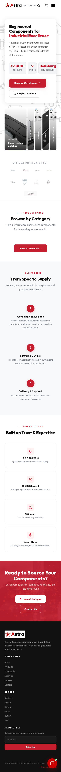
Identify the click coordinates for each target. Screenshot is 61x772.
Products (9, 666)
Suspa (7, 711)
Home (7, 662)
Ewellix (8, 702)
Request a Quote (26, 93)
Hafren (8, 706)
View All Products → (30, 248)
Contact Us (30, 609)
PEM (6, 720)
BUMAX (8, 715)
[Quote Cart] (46, 5)
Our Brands (10, 671)
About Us (9, 675)
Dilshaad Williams (48, 767)
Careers (8, 680)
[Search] (38, 5)
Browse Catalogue (25, 83)
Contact (8, 684)
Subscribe (30, 747)
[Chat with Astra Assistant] (52, 763)
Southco (8, 698)
